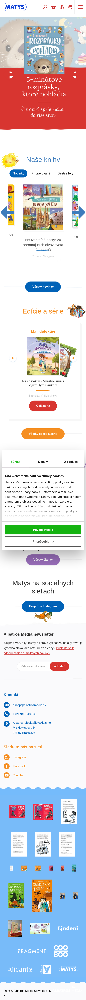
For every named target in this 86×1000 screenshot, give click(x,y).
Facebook (19, 766)
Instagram (19, 757)
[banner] (15, 7)
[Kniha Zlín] (11, 868)
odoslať (59, 666)
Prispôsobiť (40, 541)
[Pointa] (75, 896)
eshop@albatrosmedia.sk (29, 705)
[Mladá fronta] (40, 928)
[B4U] (51, 868)
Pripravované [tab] (40, 173)
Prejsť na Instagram (43, 606)
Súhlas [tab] (15, 461)
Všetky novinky (43, 286)
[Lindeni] (68, 928)
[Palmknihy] (62, 896)
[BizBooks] (38, 868)
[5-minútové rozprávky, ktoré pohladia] (43, 81)
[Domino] (19, 844)
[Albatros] (45, 969)
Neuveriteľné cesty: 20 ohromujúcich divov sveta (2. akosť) (43, 245)
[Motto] (17, 811)
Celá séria (43, 405)
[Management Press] (67, 844)
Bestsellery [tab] (65, 173)
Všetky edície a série (43, 433)
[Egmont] (62, 868)
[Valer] (15, 928)
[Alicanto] (20, 969)
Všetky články (43, 559)
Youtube (18, 775)
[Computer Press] (43, 844)
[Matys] (68, 969)
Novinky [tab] (18, 173)
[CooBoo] (61, 951)
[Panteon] (42, 896)
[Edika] (74, 868)
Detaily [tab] (43, 461)
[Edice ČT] (16, 896)
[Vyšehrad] (24, 868)
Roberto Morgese (43, 256)
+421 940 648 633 (24, 714)
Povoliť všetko (43, 529)
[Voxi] (69, 811)
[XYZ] (43, 811)
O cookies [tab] (71, 461)
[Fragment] (32, 951)
